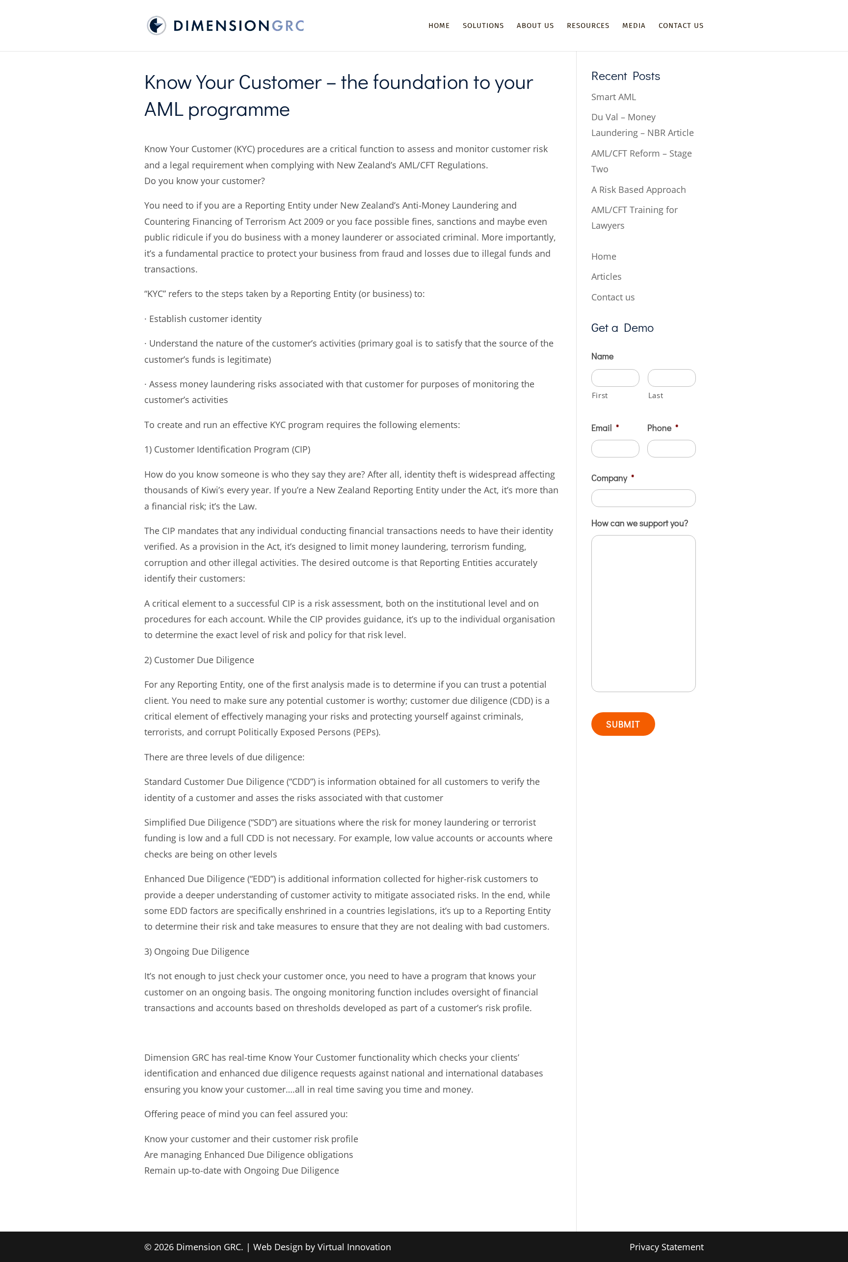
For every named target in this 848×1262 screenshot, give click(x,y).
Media (634, 26)
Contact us (681, 26)
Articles (606, 276)
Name (602, 356)
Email (605, 427)
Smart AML (613, 97)
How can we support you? (639, 523)
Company (612, 477)
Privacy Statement (667, 1247)
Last (655, 395)
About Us (535, 26)
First (600, 395)
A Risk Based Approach (638, 189)
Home (439, 26)
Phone (662, 427)
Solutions (483, 26)
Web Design (278, 1247)
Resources (588, 26)
